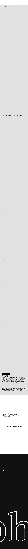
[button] (10, 399)
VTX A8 (4, 378)
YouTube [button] (3, 471)
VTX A (5, 379)
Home (2, 3)
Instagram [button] (3, 469)
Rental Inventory (6, 3)
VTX (12, 3)
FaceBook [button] (3, 470)
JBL (10, 3)
